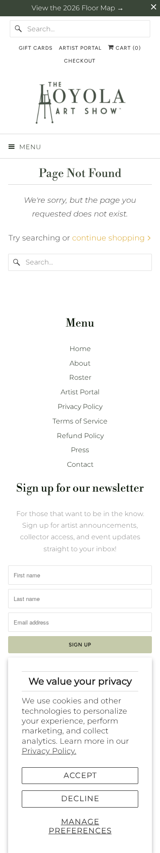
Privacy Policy (80, 406)
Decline (80, 798)
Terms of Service (80, 421)
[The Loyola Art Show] (79, 104)
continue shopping (109, 238)
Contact (80, 464)
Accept (80, 775)
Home (80, 349)
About (80, 363)
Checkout (80, 61)
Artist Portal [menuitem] (80, 48)
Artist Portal (80, 392)
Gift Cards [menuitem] (35, 48)
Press (80, 450)
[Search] (18, 28)
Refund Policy (80, 436)
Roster (80, 377)
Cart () (127, 48)
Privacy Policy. (49, 751)
